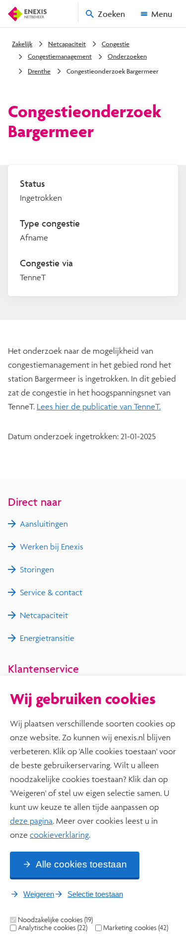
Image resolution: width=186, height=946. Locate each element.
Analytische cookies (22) (52, 928)
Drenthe (39, 71)
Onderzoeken (127, 56)
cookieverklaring (59, 834)
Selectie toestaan (95, 894)
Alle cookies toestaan (81, 864)
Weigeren (38, 894)
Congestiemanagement (60, 56)
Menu (161, 13)
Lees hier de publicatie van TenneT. (99, 406)
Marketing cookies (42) (135, 928)
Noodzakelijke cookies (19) (55, 920)
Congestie (115, 44)
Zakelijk (22, 44)
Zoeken (111, 13)
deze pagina (31, 820)
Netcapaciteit (67, 44)
